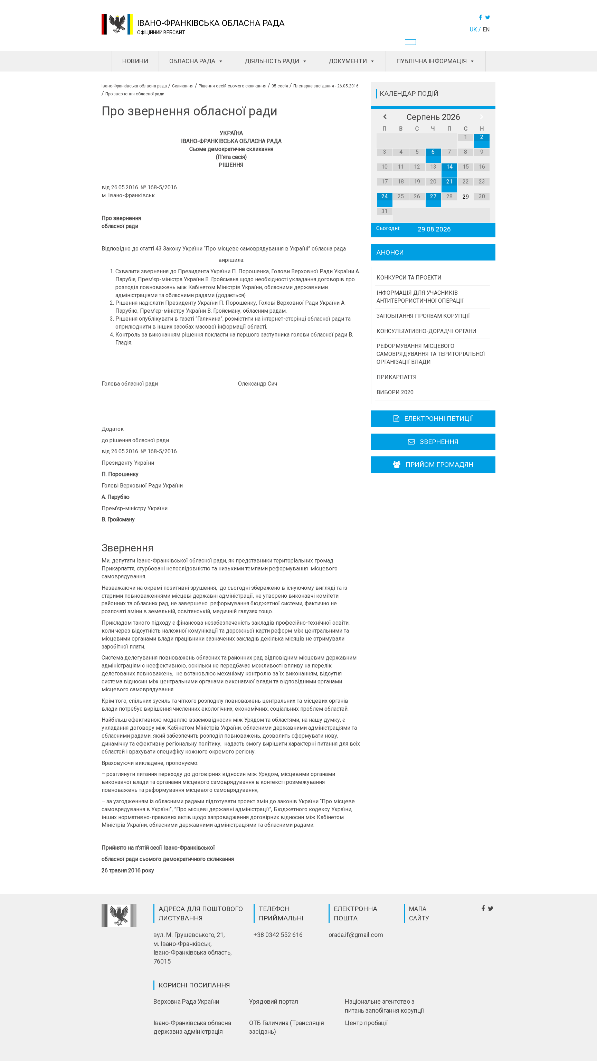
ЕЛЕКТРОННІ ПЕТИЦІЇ (438, 419)
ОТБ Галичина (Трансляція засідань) (286, 1027)
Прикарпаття (397, 377)
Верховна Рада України (186, 1001)
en (486, 29)
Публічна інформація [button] (431, 61)
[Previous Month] (385, 117)
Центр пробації (366, 1022)
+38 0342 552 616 (278, 934)
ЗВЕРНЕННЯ (439, 442)
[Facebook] (481, 17)
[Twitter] (488, 17)
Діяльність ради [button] (272, 61)
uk (473, 29)
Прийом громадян (439, 464)
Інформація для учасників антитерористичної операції (420, 297)
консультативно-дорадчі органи (426, 331)
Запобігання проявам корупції (423, 316)
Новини (135, 61)
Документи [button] (348, 61)
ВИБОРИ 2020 (395, 392)
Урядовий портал (273, 1001)
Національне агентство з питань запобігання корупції (384, 1006)
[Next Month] (482, 117)
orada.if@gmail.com (356, 934)
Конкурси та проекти (409, 277)
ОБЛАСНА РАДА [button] (192, 61)
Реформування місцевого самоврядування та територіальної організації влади (431, 354)
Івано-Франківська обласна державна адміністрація (192, 1027)
